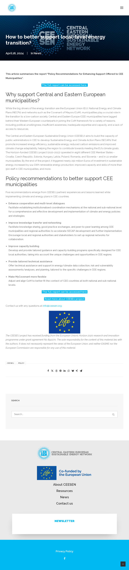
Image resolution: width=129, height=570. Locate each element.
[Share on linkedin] (64, 371)
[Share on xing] (77, 371)
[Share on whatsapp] (68, 371)
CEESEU (10, 363)
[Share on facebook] (48, 371)
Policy (21, 363)
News (37, 53)
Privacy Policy (64, 551)
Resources (64, 491)
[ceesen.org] (12, 7)
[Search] (64, 414)
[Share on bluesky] (73, 371)
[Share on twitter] (52, 371)
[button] (122, 7)
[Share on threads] (56, 371)
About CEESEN (64, 484)
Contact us (64, 503)
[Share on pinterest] (60, 371)
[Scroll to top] (123, 563)
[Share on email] (81, 371)
